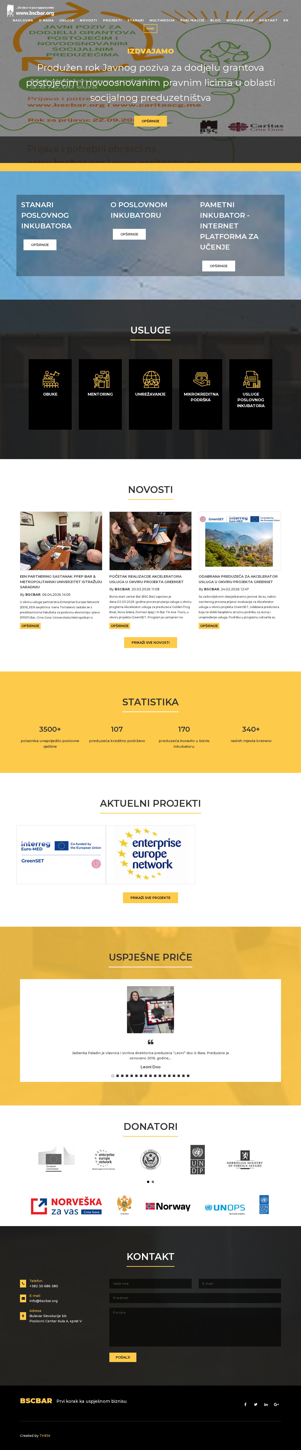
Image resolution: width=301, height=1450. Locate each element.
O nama (46, 20)
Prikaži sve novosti (151, 642)
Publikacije (192, 20)
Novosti (88, 20)
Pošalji (123, 1357)
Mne (150, 28)
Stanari (135, 20)
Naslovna (23, 20)
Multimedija (162, 20)
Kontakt (268, 20)
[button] (113, 1076)
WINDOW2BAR (240, 20)
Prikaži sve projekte (150, 898)
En (285, 20)
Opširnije (150, 121)
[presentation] (18, 82)
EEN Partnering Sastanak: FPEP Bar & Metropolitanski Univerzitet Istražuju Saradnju (61, 581)
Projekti (112, 20)
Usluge (66, 20)
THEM (45, 1436)
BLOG (215, 20)
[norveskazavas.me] (150, 1207)
